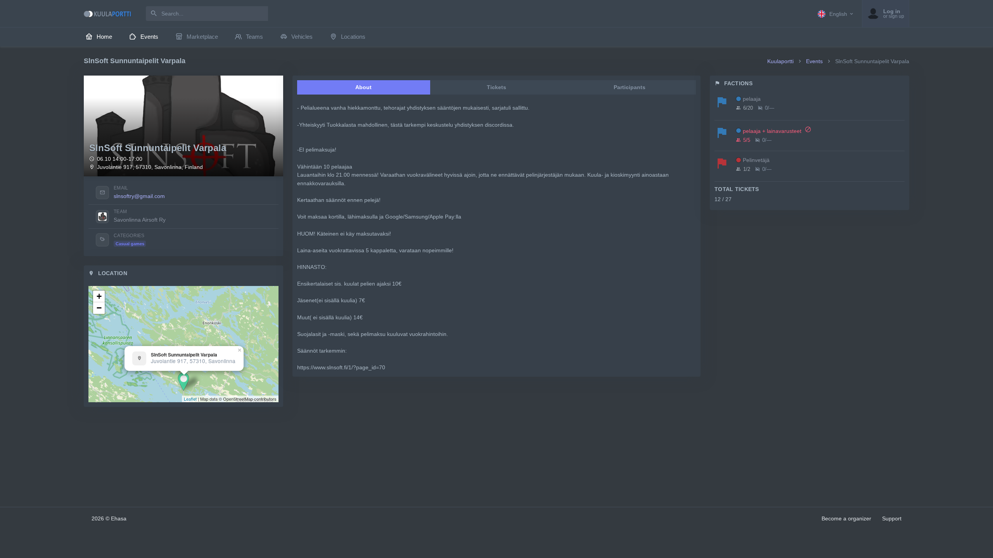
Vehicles (302, 36)
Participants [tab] (629, 87)
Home (104, 36)
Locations (353, 36)
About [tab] (363, 87)
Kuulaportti (780, 61)
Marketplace (202, 36)
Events (149, 36)
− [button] (99, 308)
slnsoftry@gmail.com (139, 196)
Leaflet (190, 399)
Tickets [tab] (496, 87)
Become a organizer (846, 518)
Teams (254, 36)
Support (891, 518)
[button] (836, 14)
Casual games (130, 243)
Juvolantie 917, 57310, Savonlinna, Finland (150, 167)
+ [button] (99, 296)
